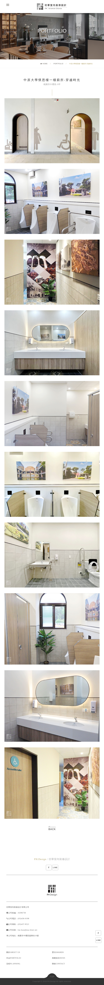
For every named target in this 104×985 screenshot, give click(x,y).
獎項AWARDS (58, 952)
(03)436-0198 (23, 919)
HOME (45, 64)
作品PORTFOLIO (13, 958)
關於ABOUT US (13, 952)
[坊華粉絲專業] (98, 933)
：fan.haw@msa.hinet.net (26, 930)
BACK (52, 829)
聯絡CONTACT (58, 964)
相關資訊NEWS (58, 958)
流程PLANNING (13, 964)
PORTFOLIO (58, 64)
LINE (98, 940)
